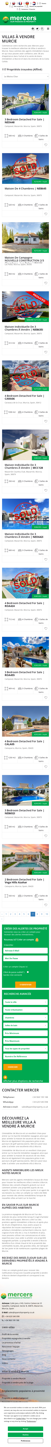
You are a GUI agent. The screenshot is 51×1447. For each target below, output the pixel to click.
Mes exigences (18, 6)
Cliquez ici (23, 966)
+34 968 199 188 (40, 1097)
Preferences (25, 1441)
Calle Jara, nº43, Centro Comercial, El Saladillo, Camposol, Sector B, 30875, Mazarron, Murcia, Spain (22, 1306)
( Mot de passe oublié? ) (14, 972)
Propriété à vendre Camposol (15, 1398)
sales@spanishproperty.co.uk (35, 1106)
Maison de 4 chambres (25, 188)
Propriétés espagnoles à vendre (16, 1338)
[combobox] (25, 1002)
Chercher (13, 1067)
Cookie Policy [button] (21, 1418)
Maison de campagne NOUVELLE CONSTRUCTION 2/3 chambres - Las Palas (24, 260)
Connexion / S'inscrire (28, 9)
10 (47, 914)
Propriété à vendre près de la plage (17, 1382)
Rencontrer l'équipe (10, 1346)
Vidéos (5, 1363)
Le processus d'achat (11, 1342)
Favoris (44, 3)
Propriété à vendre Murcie (14, 1378)
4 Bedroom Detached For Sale (24, 397)
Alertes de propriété (35, 6)
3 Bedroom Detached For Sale (24, 121)
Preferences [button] (31, 1421)
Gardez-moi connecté (12, 975)
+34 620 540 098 (40, 1102)
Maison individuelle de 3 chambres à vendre (24, 328)
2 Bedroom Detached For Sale (24, 881)
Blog (4, 1355)
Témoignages (8, 1350)
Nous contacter (9, 1359)
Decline (26, 1435)
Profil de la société (10, 1334)
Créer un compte (25, 939)
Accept (25, 1429)
